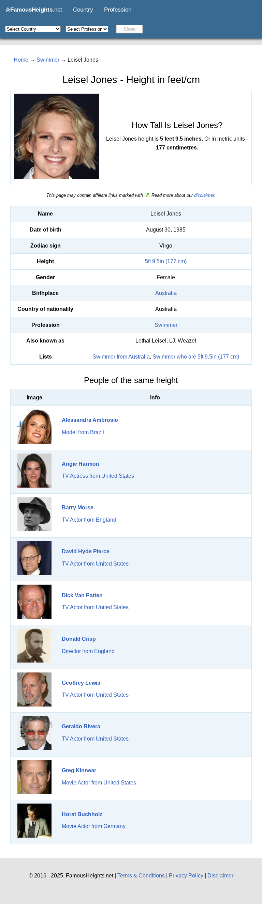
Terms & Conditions (141, 875)
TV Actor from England (89, 520)
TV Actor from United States (95, 564)
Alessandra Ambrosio (90, 420)
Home (21, 60)
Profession (117, 9)
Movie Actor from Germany (94, 826)
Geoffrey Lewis (81, 683)
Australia (166, 293)
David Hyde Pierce (86, 551)
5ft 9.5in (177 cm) (166, 261)
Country (83, 9)
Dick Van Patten (82, 595)
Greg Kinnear (79, 770)
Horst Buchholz (82, 814)
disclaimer (204, 195)
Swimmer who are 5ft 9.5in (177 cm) (195, 357)
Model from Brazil (83, 432)
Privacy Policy (186, 875)
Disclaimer (220, 875)
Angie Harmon (80, 464)
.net (33, 9)
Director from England (88, 651)
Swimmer (166, 325)
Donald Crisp (79, 639)
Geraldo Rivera (81, 726)
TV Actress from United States (98, 476)
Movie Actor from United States (99, 783)
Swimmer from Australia (121, 357)
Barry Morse (77, 507)
